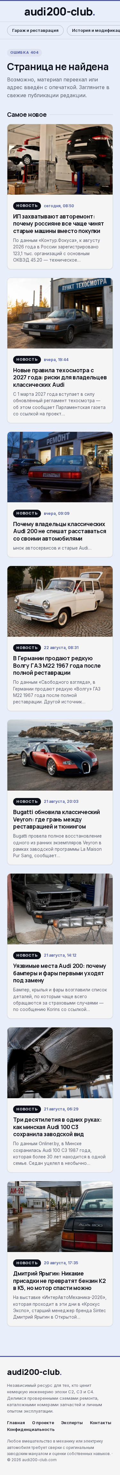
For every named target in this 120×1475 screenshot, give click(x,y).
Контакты (100, 1423)
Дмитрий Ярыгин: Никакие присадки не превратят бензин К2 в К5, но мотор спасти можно (59, 1280)
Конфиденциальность (31, 1429)
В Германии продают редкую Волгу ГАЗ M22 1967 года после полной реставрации (57, 665)
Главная (16, 1423)
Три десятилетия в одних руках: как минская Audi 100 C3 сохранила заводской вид (57, 1127)
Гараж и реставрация (35, 30)
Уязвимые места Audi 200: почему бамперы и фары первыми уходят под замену (59, 973)
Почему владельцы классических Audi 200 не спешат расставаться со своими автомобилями (59, 531)
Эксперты (72, 1423)
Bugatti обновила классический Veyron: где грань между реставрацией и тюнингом (56, 819)
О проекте (43, 1423)
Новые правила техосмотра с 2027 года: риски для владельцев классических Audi (60, 377)
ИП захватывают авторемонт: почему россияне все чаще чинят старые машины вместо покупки (58, 223)
